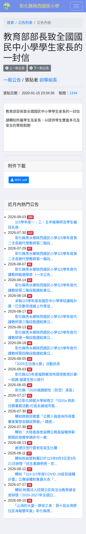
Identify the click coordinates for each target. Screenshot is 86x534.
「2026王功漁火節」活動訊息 (37, 364)
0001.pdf (20, 180)
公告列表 (25, 23)
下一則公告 (41, 68)
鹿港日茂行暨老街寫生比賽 (36, 448)
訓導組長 (48, 80)
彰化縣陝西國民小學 (39, 6)
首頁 (10, 23)
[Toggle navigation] (76, 6)
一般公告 (12, 80)
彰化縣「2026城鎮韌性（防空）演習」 (45, 390)
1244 (73, 93)
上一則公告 (16, 68)
